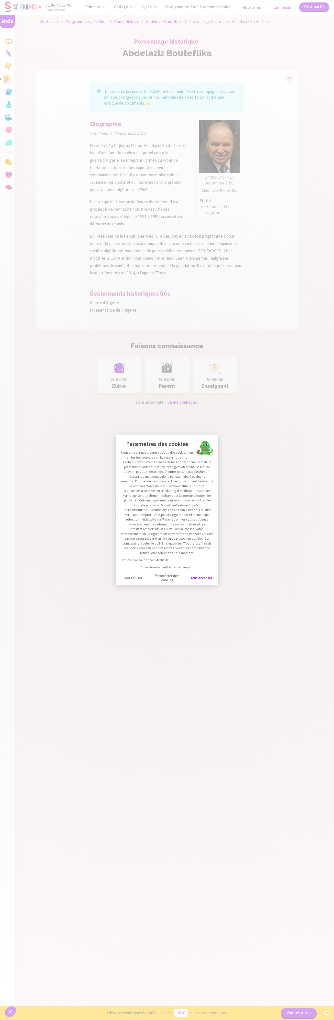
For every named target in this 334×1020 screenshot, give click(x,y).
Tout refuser (132, 578)
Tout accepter (201, 578)
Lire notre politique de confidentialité (144, 560)
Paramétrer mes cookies (167, 578)
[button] (10, 1012)
